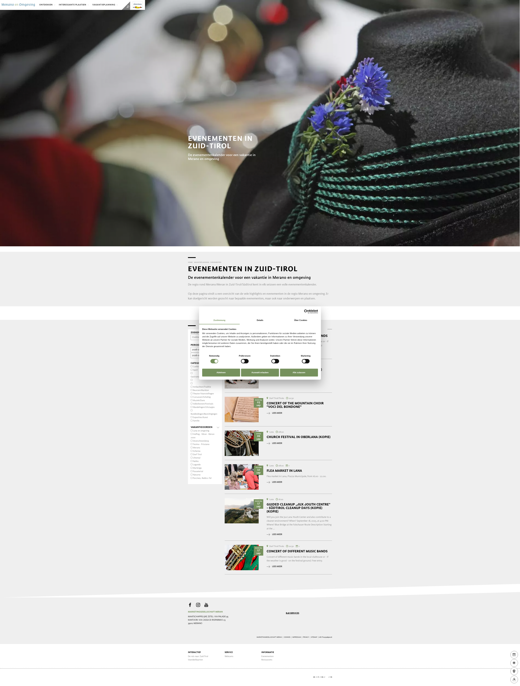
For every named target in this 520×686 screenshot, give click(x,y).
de (314, 677)
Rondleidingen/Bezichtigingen (204, 414)
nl (327, 677)
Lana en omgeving (201, 431)
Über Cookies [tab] (300, 320)
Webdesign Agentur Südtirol (191, 677)
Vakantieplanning (103, 5)
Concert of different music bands (297, 551)
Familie (196, 421)
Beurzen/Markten (201, 390)
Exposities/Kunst (200, 417)
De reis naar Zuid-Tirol (198, 656)
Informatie (267, 652)
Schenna (196, 451)
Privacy (306, 637)
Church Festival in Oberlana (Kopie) (298, 437)
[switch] (245, 361)
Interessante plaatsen (72, 5)
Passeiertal (198, 471)
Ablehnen (221, 372)
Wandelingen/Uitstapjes (204, 407)
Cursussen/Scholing (202, 397)
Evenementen (267, 656)
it (318, 677)
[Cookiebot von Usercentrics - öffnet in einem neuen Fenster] (306, 311)
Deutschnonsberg (201, 441)
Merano (196, 448)
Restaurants (266, 660)
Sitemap (314, 637)
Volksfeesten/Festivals (203, 404)
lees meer (277, 413)
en (322, 677)
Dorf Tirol (197, 454)
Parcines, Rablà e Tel (202, 478)
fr (331, 677)
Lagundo (197, 465)
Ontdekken (46, 5)
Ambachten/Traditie (202, 387)
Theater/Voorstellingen (203, 394)
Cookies (287, 637)
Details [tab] (260, 320)
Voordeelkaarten (195, 660)
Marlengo (197, 468)
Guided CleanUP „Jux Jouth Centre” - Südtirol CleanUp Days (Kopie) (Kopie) (298, 508)
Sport (195, 370)
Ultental (196, 458)
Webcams (229, 656)
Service (229, 652)
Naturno (196, 475)
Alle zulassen (299, 372)
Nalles (196, 461)
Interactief (194, 652)
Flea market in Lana (284, 470)
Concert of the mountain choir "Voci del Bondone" (295, 405)
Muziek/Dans (199, 400)
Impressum (296, 637)
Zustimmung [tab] (219, 320)
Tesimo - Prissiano (201, 444)
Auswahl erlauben (260, 372)
